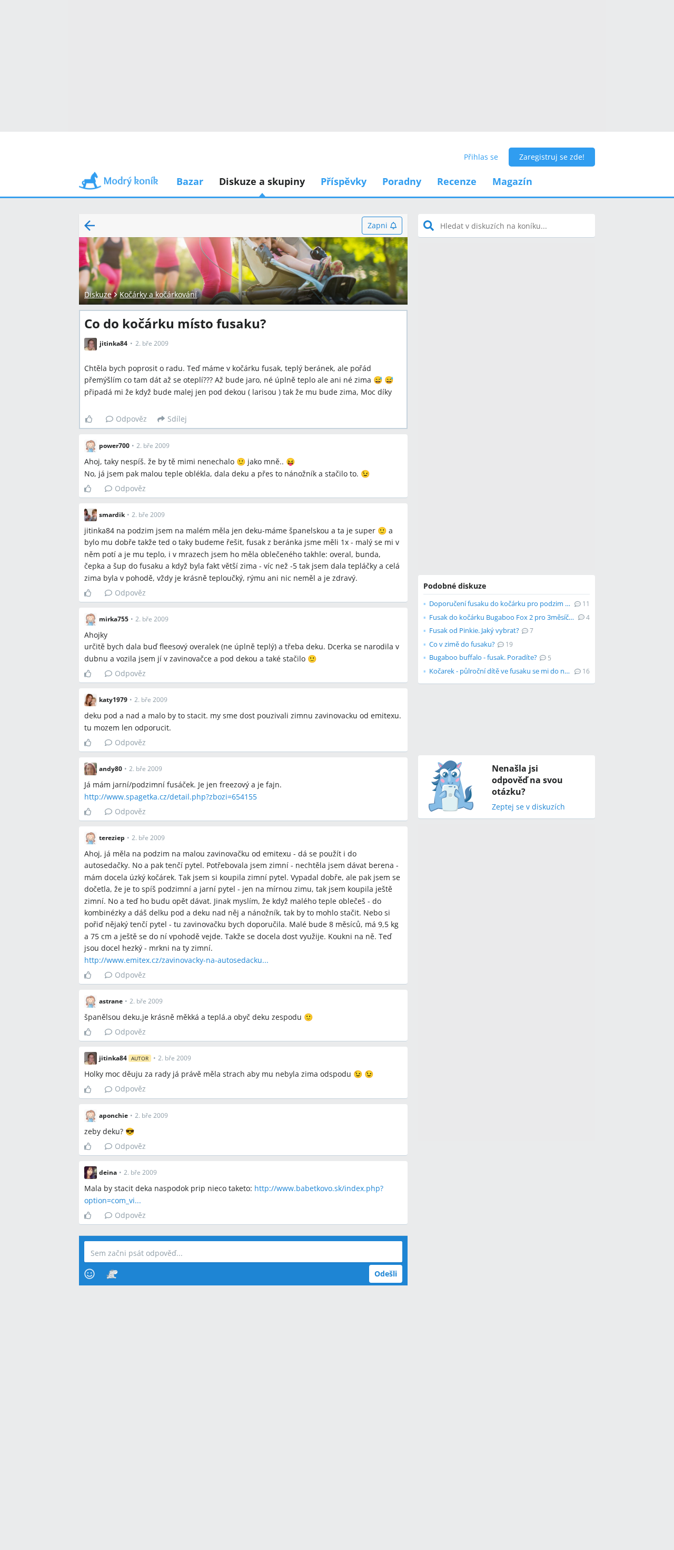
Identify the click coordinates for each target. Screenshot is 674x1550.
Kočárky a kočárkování (158, 294)
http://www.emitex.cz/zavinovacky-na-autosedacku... (176, 960)
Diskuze (98, 294)
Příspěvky (343, 181)
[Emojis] (89, 1274)
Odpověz (131, 419)
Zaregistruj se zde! (551, 157)
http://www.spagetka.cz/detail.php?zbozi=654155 (170, 797)
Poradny (401, 181)
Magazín (512, 181)
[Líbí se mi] (93, 419)
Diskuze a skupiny (262, 181)
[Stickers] (112, 1274)
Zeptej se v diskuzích (528, 807)
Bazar (189, 181)
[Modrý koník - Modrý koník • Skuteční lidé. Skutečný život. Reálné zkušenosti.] (118, 184)
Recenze (457, 181)
